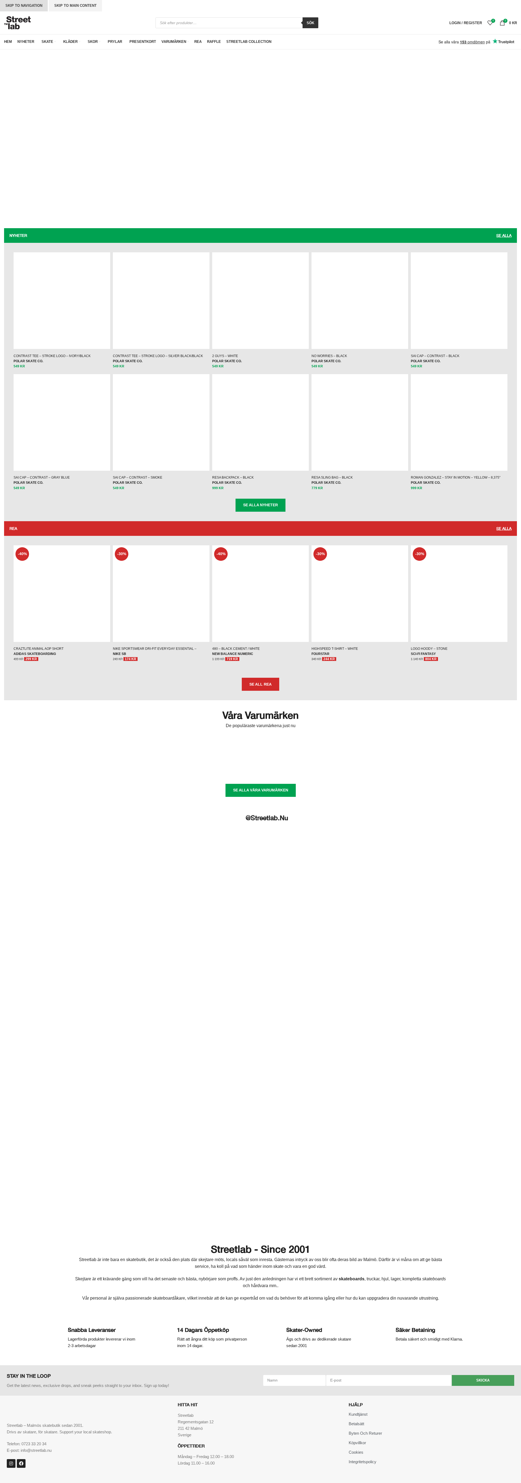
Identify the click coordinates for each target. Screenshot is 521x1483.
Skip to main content (75, 6)
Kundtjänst (358, 1414)
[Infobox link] (96, 1337)
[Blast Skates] (91, 745)
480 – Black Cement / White (236, 649)
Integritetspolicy (362, 1461)
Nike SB (119, 654)
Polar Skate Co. (28, 361)
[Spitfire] (317, 768)
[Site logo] (17, 22)
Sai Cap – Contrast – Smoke (137, 477)
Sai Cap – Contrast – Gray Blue (42, 477)
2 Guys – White (225, 356)
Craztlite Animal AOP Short (38, 649)
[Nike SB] (486, 745)
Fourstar (320, 654)
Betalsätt (356, 1423)
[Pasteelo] (35, 768)
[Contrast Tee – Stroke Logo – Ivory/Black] (62, 300)
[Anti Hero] (35, 745)
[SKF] (260, 768)
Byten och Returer (365, 1433)
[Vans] (429, 768)
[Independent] (317, 745)
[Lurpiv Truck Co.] (373, 745)
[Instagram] (11, 1463)
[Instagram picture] (81, 864)
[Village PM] (486, 768)
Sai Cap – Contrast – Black (435, 356)
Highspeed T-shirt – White (335, 649)
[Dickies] (260, 745)
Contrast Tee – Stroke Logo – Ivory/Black (52, 356)
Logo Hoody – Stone (429, 649)
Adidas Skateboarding (35, 654)
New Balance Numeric (232, 654)
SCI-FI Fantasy (423, 654)
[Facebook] (21, 1463)
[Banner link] (132, 144)
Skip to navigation (23, 6)
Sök (310, 23)
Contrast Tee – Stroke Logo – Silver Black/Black (158, 356)
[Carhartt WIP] (148, 745)
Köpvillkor (357, 1442)
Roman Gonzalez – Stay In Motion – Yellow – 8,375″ (455, 477)
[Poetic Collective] (91, 768)
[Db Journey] (204, 745)
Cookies (356, 1452)
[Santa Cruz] (204, 768)
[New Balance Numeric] (429, 745)
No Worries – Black (329, 356)
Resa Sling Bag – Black (332, 477)
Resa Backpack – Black (233, 477)
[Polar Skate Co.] (148, 768)
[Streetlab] (373, 768)
